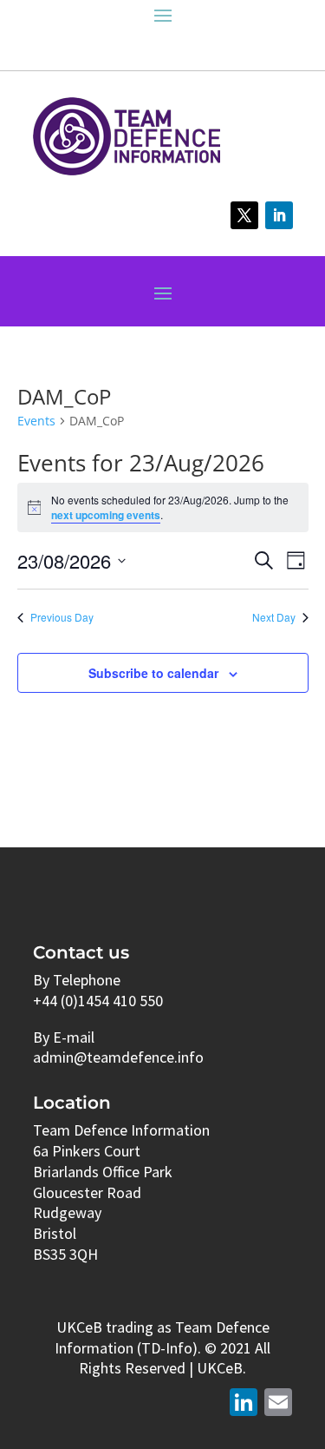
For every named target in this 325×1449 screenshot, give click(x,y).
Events (36, 420)
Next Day (274, 617)
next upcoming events (105, 515)
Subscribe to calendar (153, 673)
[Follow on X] (244, 215)
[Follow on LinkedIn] (279, 215)
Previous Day (62, 617)
